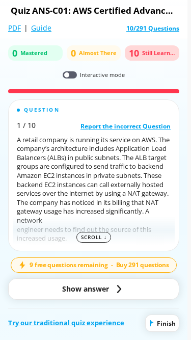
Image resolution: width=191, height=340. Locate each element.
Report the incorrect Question (125, 126)
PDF (14, 28)
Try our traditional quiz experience (66, 322)
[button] (93, 175)
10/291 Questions (152, 28)
